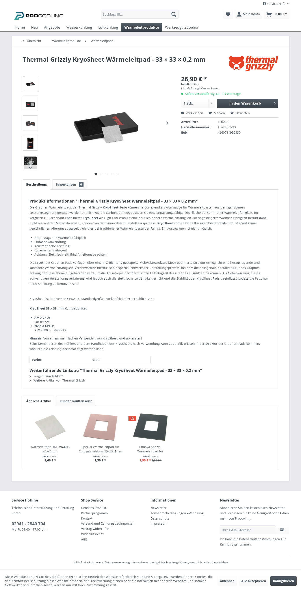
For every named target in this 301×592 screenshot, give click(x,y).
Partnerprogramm (94, 513)
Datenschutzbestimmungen (259, 539)
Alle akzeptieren (253, 581)
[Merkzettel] (228, 14)
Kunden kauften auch (76, 401)
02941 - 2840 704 (28, 524)
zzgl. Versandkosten (207, 88)
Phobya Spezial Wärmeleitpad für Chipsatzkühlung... (150, 449)
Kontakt (86, 518)
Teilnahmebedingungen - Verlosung (177, 513)
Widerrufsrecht (92, 534)
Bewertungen (69, 184)
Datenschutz (159, 518)
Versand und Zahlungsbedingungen (107, 523)
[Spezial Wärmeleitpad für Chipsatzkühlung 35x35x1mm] (100, 427)
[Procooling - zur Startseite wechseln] (39, 15)
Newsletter (158, 508)
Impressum (158, 523)
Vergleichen (194, 113)
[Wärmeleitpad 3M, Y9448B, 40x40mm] (50, 427)
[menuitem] (139, 16)
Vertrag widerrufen (95, 529)
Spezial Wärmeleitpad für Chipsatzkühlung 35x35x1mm (100, 449)
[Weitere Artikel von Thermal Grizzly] (253, 63)
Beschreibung (36, 184)
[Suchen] (173, 14)
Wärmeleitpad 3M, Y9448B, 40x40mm (50, 449)
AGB (84, 539)
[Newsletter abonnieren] (282, 530)
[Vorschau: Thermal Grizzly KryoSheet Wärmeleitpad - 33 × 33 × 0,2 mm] (30, 83)
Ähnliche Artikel (38, 401)
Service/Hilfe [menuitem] (276, 4)
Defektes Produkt (93, 508)
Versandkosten (141, 562)
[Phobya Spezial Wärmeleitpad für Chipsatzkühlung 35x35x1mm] (150, 427)
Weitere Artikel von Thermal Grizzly (59, 380)
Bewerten (242, 113)
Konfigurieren (283, 581)
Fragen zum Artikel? (48, 376)
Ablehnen (227, 581)
